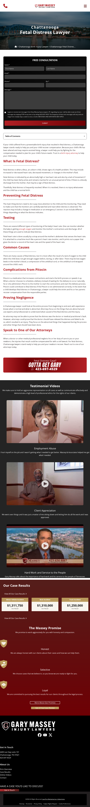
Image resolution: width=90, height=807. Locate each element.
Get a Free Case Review (45, 708)
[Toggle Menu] (85, 6)
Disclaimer (29, 804)
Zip (47, 81)
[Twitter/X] (50, 737)
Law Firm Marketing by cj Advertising (53, 799)
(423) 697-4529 (44, 114)
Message (7, 90)
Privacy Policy (38, 804)
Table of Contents (12, 136)
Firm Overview (6, 769)
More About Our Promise (45, 702)
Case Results (5, 772)
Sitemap (21, 804)
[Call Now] (5, 5)
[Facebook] (39, 737)
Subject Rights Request (50, 804)
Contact (3, 778)
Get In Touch (9, 790)
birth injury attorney (69, 153)
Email (6, 73)
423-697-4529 (46, 369)
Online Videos (5, 775)
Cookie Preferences (65, 804)
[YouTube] (45, 737)
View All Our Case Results (15, 594)
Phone (7, 81)
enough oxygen (25, 229)
